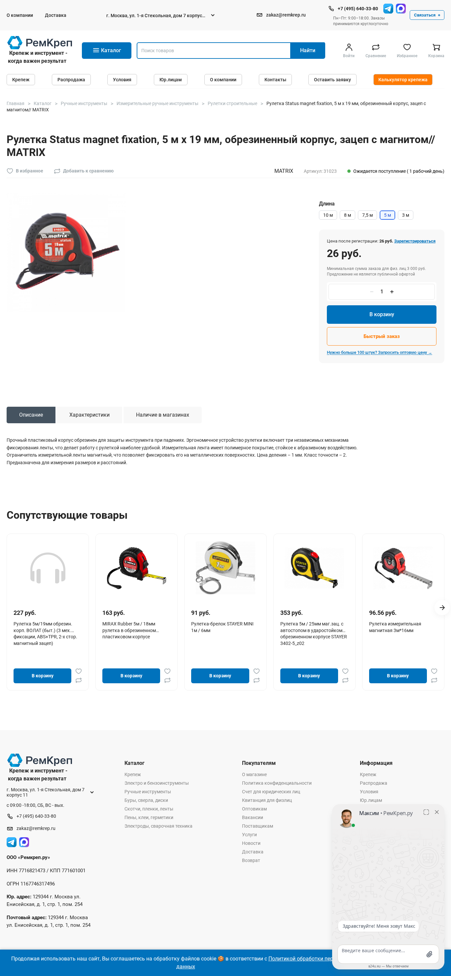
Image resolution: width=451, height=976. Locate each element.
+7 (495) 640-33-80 (358, 8)
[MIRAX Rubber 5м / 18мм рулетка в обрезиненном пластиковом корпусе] (136, 568)
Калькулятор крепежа (403, 79)
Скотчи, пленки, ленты (148, 808)
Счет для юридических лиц (271, 791)
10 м (328, 215)
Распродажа (71, 79)
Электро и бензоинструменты (156, 783)
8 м (347, 215)
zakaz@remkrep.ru (286, 15)
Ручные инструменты (147, 791)
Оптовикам (254, 808)
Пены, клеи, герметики (148, 817)
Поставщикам (257, 826)
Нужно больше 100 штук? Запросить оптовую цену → (379, 352)
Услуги (249, 834)
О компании (20, 15)
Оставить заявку (332, 79)
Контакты (275, 79)
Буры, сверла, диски (146, 800)
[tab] (31, 415)
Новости (251, 843)
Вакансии (252, 817)
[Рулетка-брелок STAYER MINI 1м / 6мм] (225, 568)
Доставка (55, 15)
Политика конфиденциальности (277, 783)
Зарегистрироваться (414, 241)
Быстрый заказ (382, 336)
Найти (307, 50)
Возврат (251, 860)
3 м (405, 215)
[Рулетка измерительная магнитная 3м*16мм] (403, 568)
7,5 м (367, 215)
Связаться (424, 15)
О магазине (254, 774)
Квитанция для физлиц (267, 800)
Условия (122, 79)
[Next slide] (442, 607)
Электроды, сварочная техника (158, 826)
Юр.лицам (170, 79)
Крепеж (20, 79)
